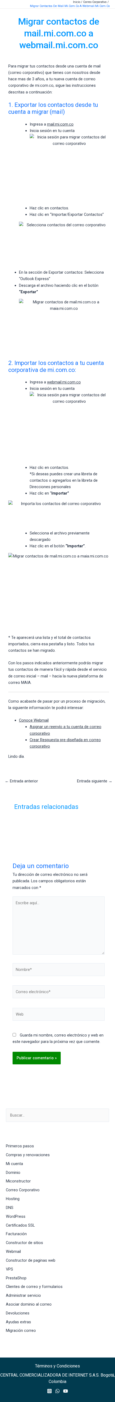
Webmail (13, 1251)
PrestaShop (16, 1278)
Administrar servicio (23, 1295)
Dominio (13, 1172)
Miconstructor (18, 1181)
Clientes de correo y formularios (34, 1286)
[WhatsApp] (57, 1391)
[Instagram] (49, 1391)
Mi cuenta (14, 1163)
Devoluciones (17, 1313)
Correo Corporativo (23, 1190)
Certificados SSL (20, 1225)
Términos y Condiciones (57, 1366)
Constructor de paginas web (30, 1260)
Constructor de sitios (24, 1242)
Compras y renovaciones (28, 1154)
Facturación (16, 1233)
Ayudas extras (18, 1322)
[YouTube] (65, 1391)
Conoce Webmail (34, 720)
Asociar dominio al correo (29, 1304)
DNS (9, 1207)
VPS (9, 1269)
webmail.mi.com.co (64, 382)
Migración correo (21, 1330)
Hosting (13, 1198)
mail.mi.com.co (60, 124)
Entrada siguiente (94, 781)
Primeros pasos (20, 1146)
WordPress (15, 1216)
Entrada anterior (21, 781)
